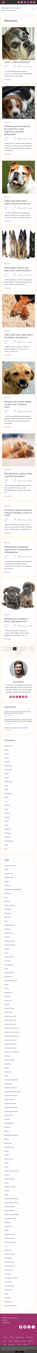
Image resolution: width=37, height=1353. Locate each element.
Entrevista (7, 996)
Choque (6, 949)
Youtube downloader (10, 1306)
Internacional (8, 793)
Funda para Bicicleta (10, 1044)
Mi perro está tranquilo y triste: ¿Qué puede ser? (16, 620)
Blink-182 (7, 917)
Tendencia (7, 837)
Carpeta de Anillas (9, 945)
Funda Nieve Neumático (11, 1032)
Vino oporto (7, 1274)
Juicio (6, 1076)
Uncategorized (8, 841)
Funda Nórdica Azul (10, 1040)
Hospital (6, 1068)
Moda (6, 809)
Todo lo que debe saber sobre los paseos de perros (17, 202)
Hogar (6, 789)
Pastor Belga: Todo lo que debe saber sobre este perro (18, 269)
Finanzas (7, 1004)
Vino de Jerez (8, 1270)
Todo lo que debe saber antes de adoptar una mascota (18, 336)
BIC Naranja (8, 913)
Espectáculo (8, 1000)
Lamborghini (8, 1084)
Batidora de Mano (9, 905)
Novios (6, 1167)
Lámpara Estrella (9, 1099)
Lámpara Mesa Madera (11, 1107)
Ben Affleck (7, 909)
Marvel (6, 1131)
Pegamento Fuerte (9, 1187)
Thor (5, 1246)
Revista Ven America (11, 7)
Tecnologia (7, 833)
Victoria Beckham (9, 1266)
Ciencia (6, 754)
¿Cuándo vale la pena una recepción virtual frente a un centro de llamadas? (17, 712)
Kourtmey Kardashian (11, 1080)
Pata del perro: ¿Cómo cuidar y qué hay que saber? (18, 475)
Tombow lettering (9, 1254)
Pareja (6, 1183)
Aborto (6, 869)
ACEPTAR (19, 1351)
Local (6, 801)
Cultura (6, 758)
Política (6, 821)
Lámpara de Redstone (11, 1095)
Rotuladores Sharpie (10, 1218)
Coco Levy (7, 961)
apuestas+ (7, 885)
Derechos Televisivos (10, 980)
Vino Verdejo (8, 1290)
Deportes (7, 762)
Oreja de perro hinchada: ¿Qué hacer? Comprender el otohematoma (18, 549)
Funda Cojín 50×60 (10, 1024)
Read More (7, 80)
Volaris (6, 1294)
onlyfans (7, 1175)
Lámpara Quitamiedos (11, 1111)
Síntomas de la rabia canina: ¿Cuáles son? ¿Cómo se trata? (18, 404)
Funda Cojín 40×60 (10, 1020)
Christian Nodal (9, 957)
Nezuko (6, 1155)
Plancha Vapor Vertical (11, 1203)
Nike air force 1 (9, 1159)
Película (6, 1191)
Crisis (6, 969)
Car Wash (7, 937)
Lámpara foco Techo (10, 1103)
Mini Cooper (8, 1143)
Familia (6, 774)
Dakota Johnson (9, 973)
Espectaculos (8, 766)
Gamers (6, 777)
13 (31, 649)
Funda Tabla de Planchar (11, 1052)
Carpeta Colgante (9, 941)
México (6, 1139)
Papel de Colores (9, 1179)
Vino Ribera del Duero (11, 1278)
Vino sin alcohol (9, 1286)
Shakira (6, 1230)
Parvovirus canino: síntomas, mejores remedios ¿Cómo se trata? (18, 513)
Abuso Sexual (8, 873)
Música (6, 1151)
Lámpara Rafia (8, 1115)
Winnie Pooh (8, 1302)
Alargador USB (8, 877)
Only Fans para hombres (11, 1171)
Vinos (6, 849)
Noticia (6, 1163)
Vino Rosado (8, 1282)
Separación (7, 1222)
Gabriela (7, 1056)
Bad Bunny (7, 893)
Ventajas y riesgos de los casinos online (16, 728)
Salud (6, 825)
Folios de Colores (9, 1008)
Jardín (6, 797)
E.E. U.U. (6, 988)
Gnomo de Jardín (9, 1060)
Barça (6, 897)
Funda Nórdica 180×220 (11, 1036)
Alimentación (8, 746)
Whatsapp (7, 1298)
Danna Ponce (8, 976)
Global (6, 785)
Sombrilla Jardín (9, 1238)
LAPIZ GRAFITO (9, 1123)
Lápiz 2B (6, 1119)
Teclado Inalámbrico (10, 1242)
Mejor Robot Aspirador (11, 1135)
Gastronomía (8, 781)
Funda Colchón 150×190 (12, 1028)
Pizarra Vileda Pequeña (11, 1199)
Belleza (6, 750)
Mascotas (7, 122)
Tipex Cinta (7, 1250)
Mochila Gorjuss (9, 1147)
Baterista (7, 901)
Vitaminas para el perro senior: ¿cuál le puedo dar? (17, 60)
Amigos (6, 881)
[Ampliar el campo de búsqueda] (3, 2)
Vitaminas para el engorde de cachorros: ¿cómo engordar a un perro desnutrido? (17, 130)
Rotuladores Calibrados (11, 1214)
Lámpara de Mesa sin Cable (12, 1092)
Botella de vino (8, 933)
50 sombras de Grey (10, 865)
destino (6, 984)
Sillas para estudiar (10, 1234)
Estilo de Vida (8, 770)
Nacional (7, 813)
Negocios (7, 817)
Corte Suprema (8, 965)
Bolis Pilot (7, 929)
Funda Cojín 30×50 (10, 1016)
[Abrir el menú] (34, 9)
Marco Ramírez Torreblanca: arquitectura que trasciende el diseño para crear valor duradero (18, 720)
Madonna (7, 1127)
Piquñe (6, 1195)
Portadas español (9, 1206)
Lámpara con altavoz (10, 1088)
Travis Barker (8, 1258)
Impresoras (7, 1072)
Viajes (6, 845)
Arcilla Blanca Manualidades (13, 889)
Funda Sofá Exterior (10, 1048)
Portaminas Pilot (9, 1210)
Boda (5, 921)
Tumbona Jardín (9, 1262)
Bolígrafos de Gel (9, 925)
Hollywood (7, 1064)
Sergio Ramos (8, 1226)
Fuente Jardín (8, 1012)
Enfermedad (8, 992)
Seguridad (7, 829)
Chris (6, 953)
